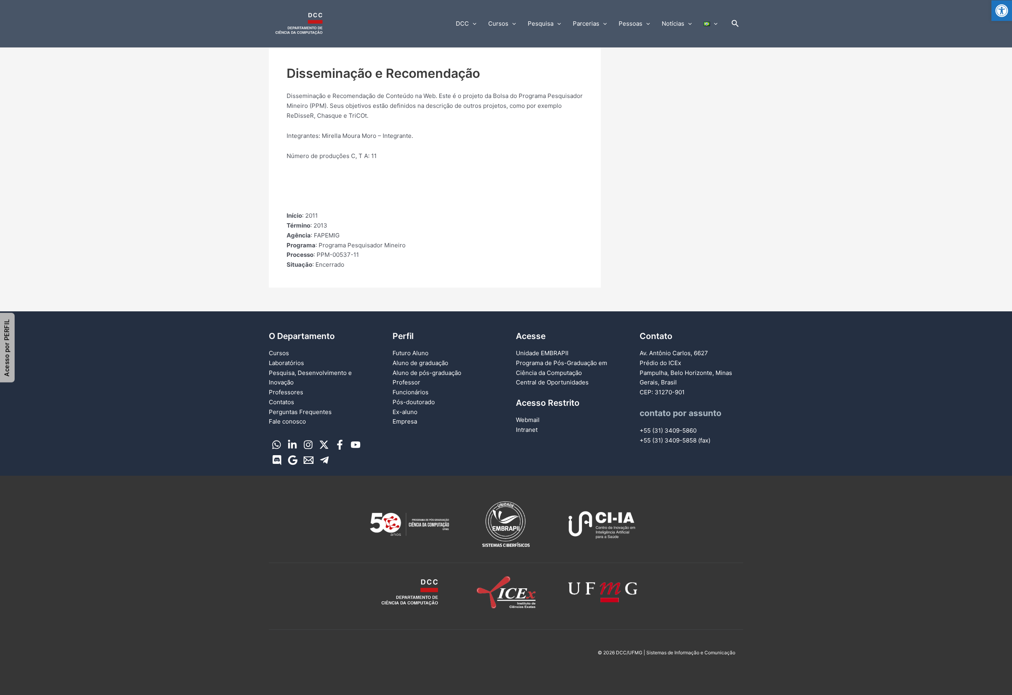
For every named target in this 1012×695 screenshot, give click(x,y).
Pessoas (630, 23)
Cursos (498, 23)
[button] (1001, 10)
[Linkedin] (292, 444)
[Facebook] (339, 444)
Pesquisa (540, 23)
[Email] (308, 460)
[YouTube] (355, 444)
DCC (462, 23)
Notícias (673, 23)
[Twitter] (324, 444)
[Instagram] (308, 444)
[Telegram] (324, 460)
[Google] (292, 460)
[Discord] (277, 460)
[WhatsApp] (276, 444)
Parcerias (586, 23)
